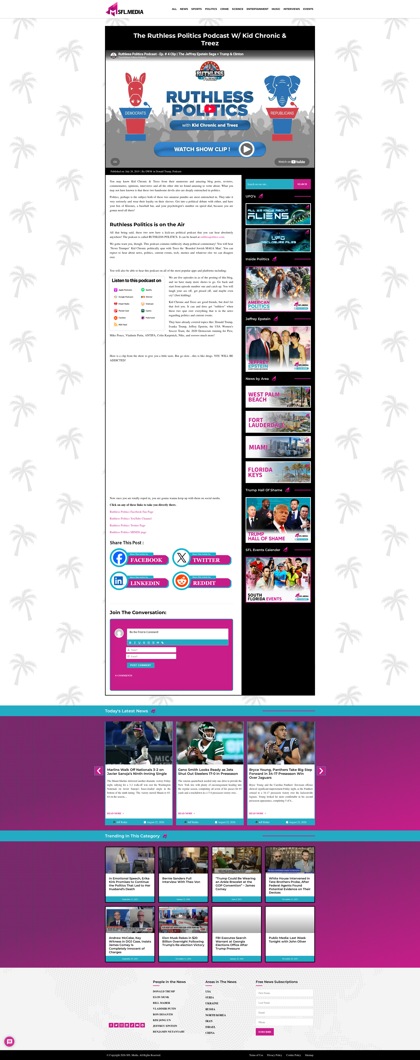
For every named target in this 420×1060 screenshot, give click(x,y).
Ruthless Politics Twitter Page (127, 471)
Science (237, 9)
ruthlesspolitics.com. (212, 237)
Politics (211, 9)
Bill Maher (161, 949)
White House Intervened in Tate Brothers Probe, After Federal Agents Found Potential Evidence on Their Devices (290, 831)
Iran (208, 967)
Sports (196, 9)
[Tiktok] (132, 971)
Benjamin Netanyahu (169, 977)
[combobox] (270, 184)
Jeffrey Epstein (165, 972)
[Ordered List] (148, 589)
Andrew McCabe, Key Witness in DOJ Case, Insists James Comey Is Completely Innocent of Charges (130, 891)
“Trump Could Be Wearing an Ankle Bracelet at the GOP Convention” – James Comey (235, 830)
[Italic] (135, 589)
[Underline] (139, 589)
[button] (98, 716)
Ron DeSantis (163, 960)
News (184, 9)
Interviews (292, 9)
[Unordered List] (153, 589)
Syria (209, 943)
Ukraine (211, 949)
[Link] (162, 589)
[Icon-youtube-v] (137, 971)
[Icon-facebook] (111, 971)
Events (308, 9)
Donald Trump (163, 171)
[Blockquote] (158, 589)
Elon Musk (161, 943)
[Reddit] (142, 971)
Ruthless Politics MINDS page (128, 478)
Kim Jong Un (162, 966)
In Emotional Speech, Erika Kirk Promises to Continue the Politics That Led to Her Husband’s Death (129, 830)
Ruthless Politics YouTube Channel (131, 464)
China (210, 979)
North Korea (215, 961)
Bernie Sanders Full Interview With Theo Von (181, 826)
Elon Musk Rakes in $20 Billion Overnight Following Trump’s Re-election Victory (183, 887)
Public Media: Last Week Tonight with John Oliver (287, 885)
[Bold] (130, 589)
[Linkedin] (127, 971)
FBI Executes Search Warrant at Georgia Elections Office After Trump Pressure (232, 889)
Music (276, 9)
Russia (210, 955)
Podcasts (176, 171)
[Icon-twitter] (116, 971)
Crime (224, 9)
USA (208, 937)
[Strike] (144, 589)
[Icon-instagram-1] (121, 971)
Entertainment (257, 9)
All (174, 9)
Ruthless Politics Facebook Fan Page (131, 458)
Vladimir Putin (164, 954)
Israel (210, 973)
